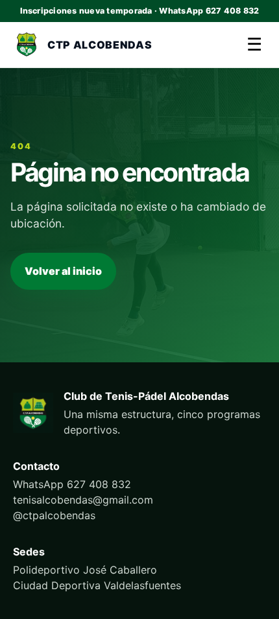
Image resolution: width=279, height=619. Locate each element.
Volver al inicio (63, 270)
